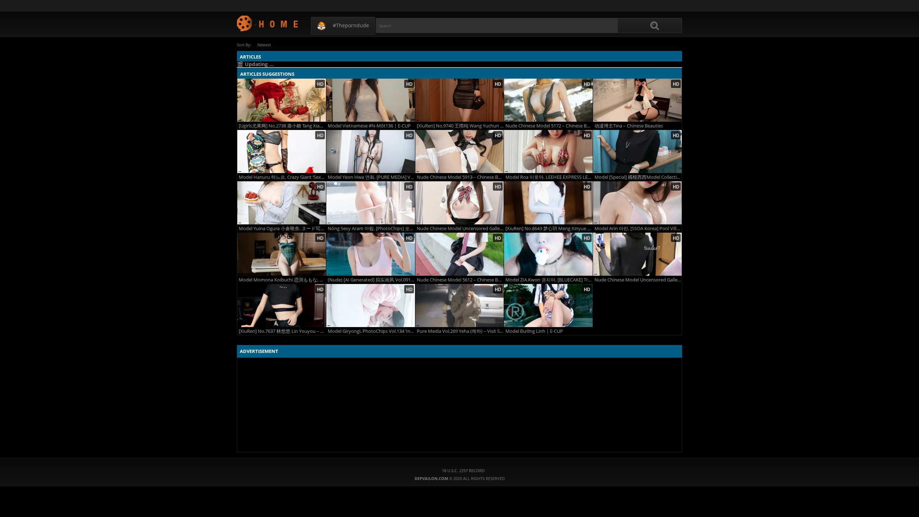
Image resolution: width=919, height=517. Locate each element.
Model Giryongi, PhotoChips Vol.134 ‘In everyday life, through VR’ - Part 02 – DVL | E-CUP (371, 331)
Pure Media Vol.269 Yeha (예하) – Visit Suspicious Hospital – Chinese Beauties (460, 331)
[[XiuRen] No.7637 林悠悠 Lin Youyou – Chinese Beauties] (281, 305)
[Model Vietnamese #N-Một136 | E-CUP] (370, 100)
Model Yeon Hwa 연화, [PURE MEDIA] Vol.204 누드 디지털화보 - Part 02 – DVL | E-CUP (371, 177)
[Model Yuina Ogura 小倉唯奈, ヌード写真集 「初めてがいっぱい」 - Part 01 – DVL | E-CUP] (281, 202)
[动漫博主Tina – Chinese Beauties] (637, 100)
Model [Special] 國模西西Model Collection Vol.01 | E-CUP (638, 177)
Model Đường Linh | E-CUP (534, 331)
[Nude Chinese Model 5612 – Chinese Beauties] (459, 254)
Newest (264, 44)
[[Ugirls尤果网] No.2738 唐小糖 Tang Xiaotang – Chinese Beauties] (281, 100)
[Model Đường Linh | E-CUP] (548, 305)
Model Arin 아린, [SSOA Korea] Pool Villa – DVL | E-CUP (638, 228)
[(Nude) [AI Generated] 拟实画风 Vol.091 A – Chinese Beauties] (370, 254)
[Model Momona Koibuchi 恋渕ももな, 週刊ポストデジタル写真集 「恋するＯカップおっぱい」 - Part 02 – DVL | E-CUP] (281, 254)
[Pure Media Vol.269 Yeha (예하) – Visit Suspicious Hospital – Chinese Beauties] (459, 305)
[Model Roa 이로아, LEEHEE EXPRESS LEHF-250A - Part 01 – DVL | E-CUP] (548, 151)
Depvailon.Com (268, 23)
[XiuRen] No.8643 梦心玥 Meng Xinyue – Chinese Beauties (549, 228)
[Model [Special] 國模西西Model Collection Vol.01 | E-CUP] (637, 151)
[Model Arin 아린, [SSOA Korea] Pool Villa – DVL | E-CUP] (637, 202)
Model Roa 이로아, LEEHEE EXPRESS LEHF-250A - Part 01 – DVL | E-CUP (549, 177)
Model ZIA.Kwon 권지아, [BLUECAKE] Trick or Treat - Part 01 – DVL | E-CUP (549, 280)
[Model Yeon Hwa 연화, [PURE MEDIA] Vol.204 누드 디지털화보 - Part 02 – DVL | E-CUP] (370, 151)
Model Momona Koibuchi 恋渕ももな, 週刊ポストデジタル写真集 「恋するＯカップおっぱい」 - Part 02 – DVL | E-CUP (282, 280)
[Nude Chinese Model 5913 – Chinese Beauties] (459, 151)
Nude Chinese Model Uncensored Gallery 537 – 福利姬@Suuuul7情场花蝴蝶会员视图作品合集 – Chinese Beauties (638, 280)
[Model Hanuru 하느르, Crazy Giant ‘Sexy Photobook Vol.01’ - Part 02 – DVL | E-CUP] (281, 151)
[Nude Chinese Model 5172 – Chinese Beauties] (548, 100)
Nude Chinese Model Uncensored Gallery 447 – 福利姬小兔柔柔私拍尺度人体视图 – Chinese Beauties (460, 228)
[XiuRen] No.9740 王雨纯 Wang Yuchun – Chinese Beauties (460, 126)
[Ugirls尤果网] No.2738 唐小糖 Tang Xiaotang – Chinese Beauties (282, 126)
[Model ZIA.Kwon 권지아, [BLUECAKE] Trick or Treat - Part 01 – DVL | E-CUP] (548, 254)
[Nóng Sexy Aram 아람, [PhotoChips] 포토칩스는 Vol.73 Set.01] (370, 202)
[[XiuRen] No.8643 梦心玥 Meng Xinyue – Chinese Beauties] (548, 202)
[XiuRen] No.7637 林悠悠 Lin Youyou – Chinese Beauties (282, 331)
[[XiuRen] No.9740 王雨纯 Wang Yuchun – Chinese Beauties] (459, 100)
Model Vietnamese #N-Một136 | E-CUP (369, 126)
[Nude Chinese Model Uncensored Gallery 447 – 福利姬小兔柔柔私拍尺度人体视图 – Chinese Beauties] (459, 202)
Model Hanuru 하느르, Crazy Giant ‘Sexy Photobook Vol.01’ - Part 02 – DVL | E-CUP (282, 177)
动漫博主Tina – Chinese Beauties (628, 126)
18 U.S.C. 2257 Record (463, 470)
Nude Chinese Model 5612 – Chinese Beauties (460, 280)
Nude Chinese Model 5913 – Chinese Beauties (460, 177)
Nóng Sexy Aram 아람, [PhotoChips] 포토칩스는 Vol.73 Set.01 (371, 228)
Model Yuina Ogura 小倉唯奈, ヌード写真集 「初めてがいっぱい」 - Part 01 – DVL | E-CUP (282, 228)
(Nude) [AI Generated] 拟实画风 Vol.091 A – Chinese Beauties (371, 280)
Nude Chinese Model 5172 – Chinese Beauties (549, 126)
